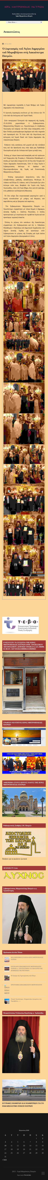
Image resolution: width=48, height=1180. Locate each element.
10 (5, 1146)
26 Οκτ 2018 (7, 44)
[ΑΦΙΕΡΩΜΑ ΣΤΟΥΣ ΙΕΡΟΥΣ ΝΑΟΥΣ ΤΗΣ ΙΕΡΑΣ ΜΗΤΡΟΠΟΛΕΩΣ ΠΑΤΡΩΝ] (24, 816)
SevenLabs (27, 1175)
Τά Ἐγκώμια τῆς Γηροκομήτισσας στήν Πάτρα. (23, 975)
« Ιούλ (4, 1160)
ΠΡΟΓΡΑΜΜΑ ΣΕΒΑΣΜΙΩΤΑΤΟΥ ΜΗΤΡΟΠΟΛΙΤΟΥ (26, 985)
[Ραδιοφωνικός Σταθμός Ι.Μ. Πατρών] (24, 843)
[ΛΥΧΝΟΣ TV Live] (24, 879)
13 (24, 1146)
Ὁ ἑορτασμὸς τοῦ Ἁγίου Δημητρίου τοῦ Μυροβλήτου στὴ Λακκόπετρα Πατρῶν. (23, 52)
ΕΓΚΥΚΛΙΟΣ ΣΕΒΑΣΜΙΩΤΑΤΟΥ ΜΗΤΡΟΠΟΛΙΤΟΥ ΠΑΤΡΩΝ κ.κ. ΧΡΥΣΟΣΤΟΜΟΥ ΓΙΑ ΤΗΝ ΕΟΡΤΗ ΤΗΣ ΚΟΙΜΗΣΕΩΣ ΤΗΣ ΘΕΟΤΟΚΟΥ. (27, 968)
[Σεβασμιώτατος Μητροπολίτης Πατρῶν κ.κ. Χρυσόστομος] (24, 943)
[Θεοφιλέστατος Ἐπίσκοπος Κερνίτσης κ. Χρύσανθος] (21, 1072)
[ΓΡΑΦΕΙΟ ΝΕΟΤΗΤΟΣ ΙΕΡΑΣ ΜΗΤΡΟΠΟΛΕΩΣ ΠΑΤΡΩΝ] (24, 745)
